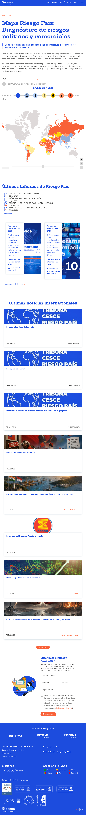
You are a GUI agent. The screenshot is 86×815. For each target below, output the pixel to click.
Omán (76, 593)
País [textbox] (4, 79)
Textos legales (7, 780)
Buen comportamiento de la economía (23, 578)
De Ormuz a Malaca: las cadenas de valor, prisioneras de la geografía (36, 411)
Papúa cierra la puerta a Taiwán (20, 452)
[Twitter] (4, 770)
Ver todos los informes (13, 284)
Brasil (49, 770)
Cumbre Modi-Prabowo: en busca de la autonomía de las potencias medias (39, 494)
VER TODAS (43, 647)
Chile (73, 770)
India (66, 510)
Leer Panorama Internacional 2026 (15, 261)
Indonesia (74, 510)
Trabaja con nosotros (51, 747)
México (49, 773)
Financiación (6, 753)
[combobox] (20, 79)
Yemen (63, 635)
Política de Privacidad (64, 708)
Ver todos (8, 214)
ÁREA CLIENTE (73, 3)
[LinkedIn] (8, 770)
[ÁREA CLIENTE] (82, 3)
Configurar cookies (21, 780)
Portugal (74, 773)
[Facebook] (12, 770)
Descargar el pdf (15, 269)
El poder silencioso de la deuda (20, 327)
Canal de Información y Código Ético (57, 752)
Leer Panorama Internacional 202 (53, 261)
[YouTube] (16, 770)
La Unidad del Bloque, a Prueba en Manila (24, 536)
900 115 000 (56, 2)
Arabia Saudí (72, 635)
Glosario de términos (10, 756)
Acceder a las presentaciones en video (53, 271)
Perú (60, 773)
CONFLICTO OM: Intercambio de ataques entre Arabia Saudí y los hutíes (38, 620)
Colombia (62, 770)
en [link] (81, 809)
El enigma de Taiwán (15, 369)
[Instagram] (21, 770)
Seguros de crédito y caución (12, 750)
